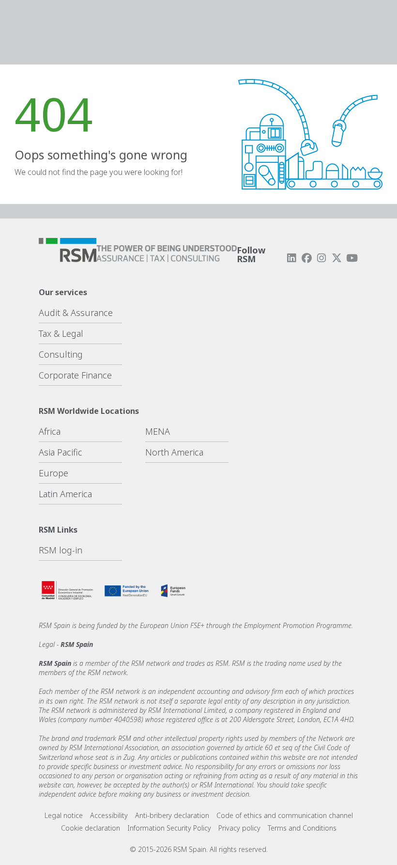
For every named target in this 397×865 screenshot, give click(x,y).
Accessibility (109, 815)
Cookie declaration (90, 828)
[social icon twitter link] (337, 258)
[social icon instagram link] (321, 258)
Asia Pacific (60, 452)
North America (174, 452)
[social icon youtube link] (352, 258)
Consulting (61, 354)
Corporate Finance (75, 375)
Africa (50, 431)
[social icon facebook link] (306, 258)
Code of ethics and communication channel (284, 815)
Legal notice (64, 815)
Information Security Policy (169, 828)
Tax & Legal (61, 333)
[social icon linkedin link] (291, 258)
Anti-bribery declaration (172, 815)
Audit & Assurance (76, 312)
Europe (53, 473)
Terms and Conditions (302, 828)
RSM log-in (60, 550)
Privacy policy (239, 828)
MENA (157, 431)
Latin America (65, 494)
